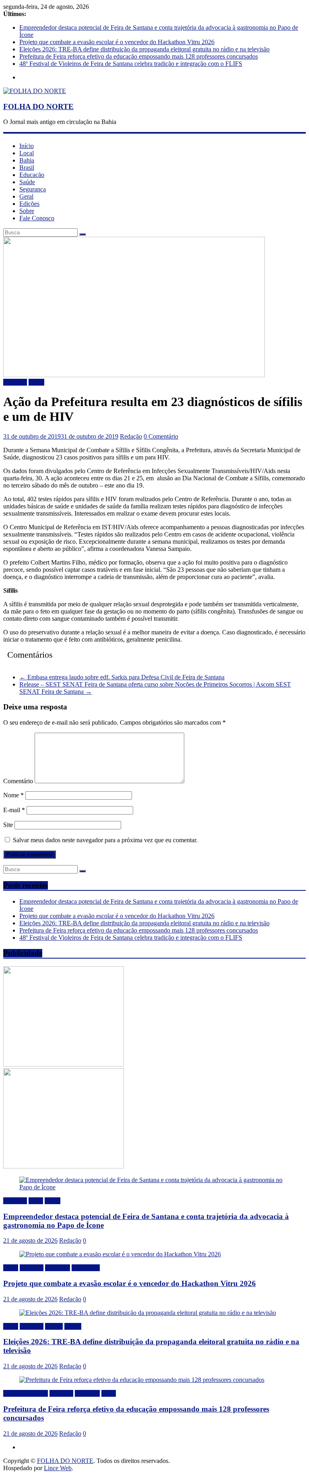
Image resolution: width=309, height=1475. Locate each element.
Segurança (32, 189)
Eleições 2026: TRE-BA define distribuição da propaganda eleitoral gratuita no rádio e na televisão (144, 49)
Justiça (72, 1326)
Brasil (26, 167)
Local (26, 153)
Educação (31, 174)
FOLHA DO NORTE (38, 106)
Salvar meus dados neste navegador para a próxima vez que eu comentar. (105, 840)
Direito (54, 1326)
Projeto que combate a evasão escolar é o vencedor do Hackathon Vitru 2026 (116, 42)
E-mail (14, 810)
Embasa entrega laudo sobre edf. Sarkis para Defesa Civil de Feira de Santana (122, 677)
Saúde (27, 182)
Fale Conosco (36, 218)
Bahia (26, 160)
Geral (26, 196)
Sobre (26, 210)
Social (52, 1200)
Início (26, 145)
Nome (13, 795)
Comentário (18, 781)
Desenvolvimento (25, 1393)
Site (8, 824)
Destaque (15, 382)
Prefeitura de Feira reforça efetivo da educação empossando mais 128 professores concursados (138, 56)
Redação (131, 436)
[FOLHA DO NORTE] (34, 90)
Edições (29, 203)
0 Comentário (161, 436)
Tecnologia (86, 1267)
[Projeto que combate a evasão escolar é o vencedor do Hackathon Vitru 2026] (120, 1254)
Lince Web (58, 1468)
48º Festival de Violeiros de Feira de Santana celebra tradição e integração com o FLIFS (130, 63)
